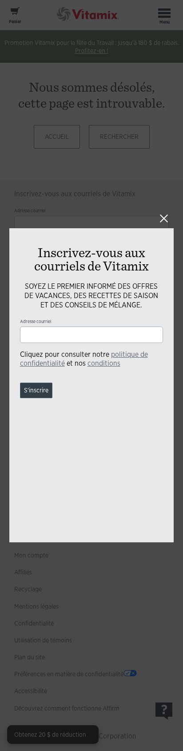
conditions (104, 363)
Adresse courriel (35, 321)
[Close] (164, 218)
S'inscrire (36, 390)
